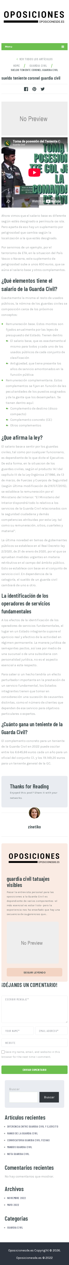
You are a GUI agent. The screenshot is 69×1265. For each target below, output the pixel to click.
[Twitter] (47, 34)
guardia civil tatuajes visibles (28, 881)
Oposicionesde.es (21, 1250)
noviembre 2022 (16, 1198)
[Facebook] (64, 34)
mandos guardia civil (19, 1147)
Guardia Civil (15, 1227)
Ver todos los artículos (36, 59)
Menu (8, 46)
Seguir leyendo (34, 972)
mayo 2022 (13, 1204)
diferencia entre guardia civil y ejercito (32, 1126)
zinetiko (34, 826)
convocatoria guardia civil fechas (28, 1140)
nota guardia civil (18, 1153)
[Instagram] (55, 34)
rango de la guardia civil (22, 1133)
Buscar (14, 1089)
